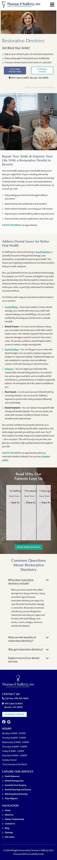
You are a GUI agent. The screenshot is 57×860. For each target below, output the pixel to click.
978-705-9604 (12, 225)
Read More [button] (14, 496)
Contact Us (10, 823)
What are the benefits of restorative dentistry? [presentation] (22, 639)
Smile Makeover (12, 776)
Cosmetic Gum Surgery (15, 785)
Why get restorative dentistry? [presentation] (25, 649)
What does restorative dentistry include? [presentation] (21, 581)
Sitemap (9, 832)
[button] (4, 722)
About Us (9, 814)
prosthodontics (43, 252)
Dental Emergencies (14, 780)
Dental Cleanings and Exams (18, 789)
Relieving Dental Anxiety (16, 794)
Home (28, 87)
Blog (7, 828)
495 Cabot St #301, (29, 77)
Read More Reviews (28, 547)
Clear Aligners (11, 798)
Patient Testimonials (14, 819)
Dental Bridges (12, 349)
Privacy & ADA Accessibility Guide (28, 854)
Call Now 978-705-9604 (15, 70)
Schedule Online (42, 70)
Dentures (9, 368)
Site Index (9, 836)
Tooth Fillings (11, 307)
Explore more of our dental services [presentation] (23, 659)
